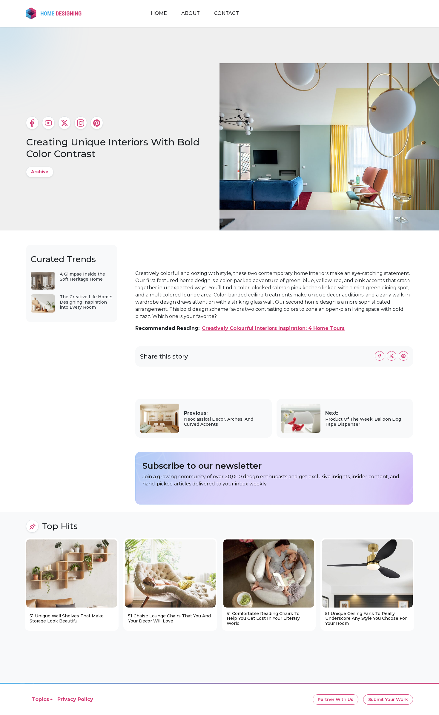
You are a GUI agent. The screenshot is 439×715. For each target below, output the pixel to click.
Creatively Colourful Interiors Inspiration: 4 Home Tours (273, 328)
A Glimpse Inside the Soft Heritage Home (82, 276)
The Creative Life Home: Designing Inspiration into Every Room (86, 302)
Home (159, 13)
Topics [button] (40, 699)
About (190, 13)
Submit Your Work (388, 699)
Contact (226, 13)
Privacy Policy (75, 699)
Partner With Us (335, 699)
